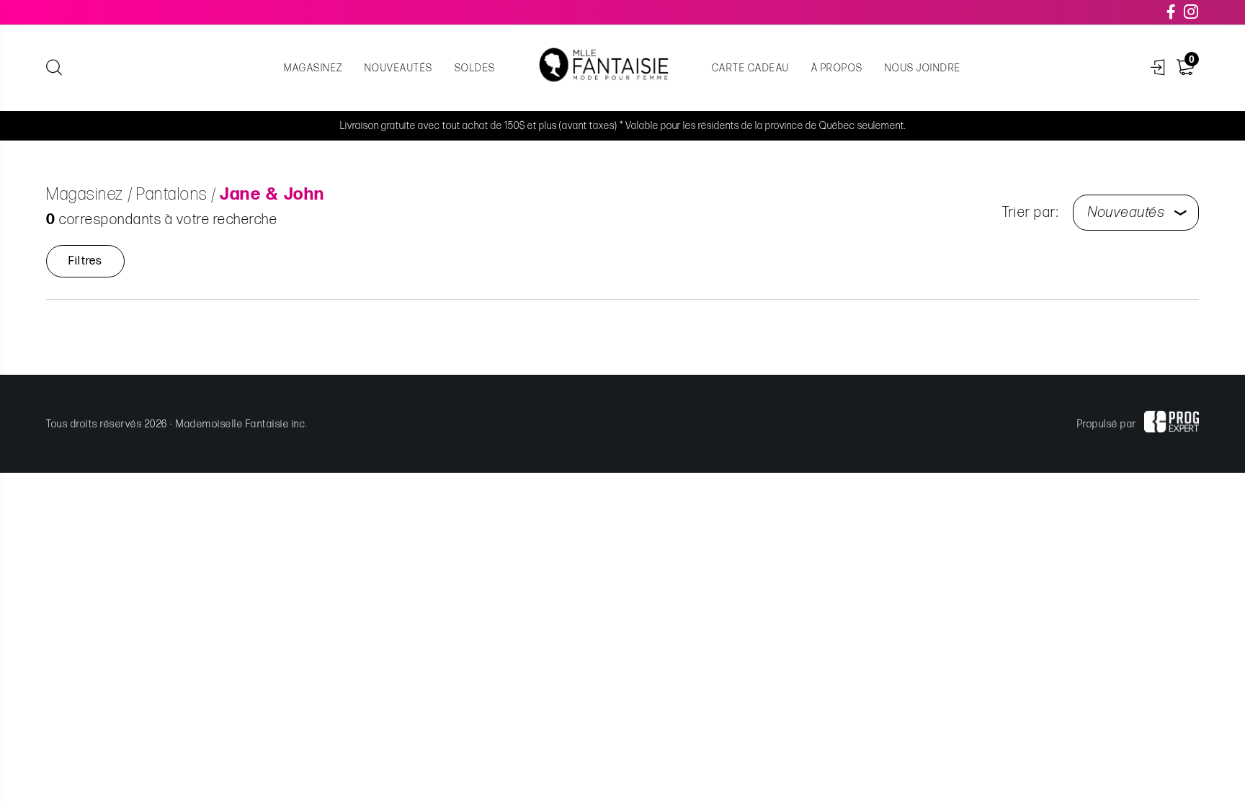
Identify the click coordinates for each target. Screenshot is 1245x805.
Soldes (475, 68)
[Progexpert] (1171, 424)
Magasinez (313, 68)
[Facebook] (1172, 12)
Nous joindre (923, 68)
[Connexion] (1158, 68)
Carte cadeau (751, 68)
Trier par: (1030, 212)
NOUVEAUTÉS (399, 68)
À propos (837, 68)
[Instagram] (1192, 12)
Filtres (85, 261)
